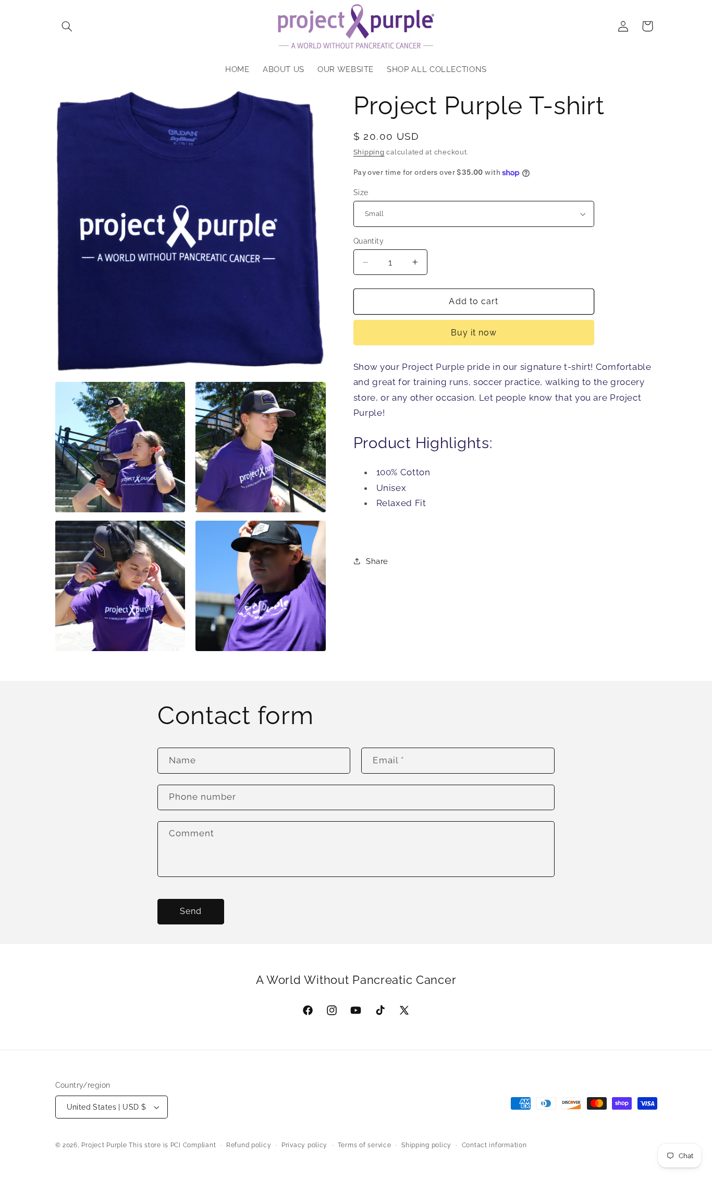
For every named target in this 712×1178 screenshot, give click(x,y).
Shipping (369, 152)
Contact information (494, 1145)
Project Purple (104, 1145)
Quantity (368, 241)
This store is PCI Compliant (172, 1145)
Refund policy (249, 1145)
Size (361, 192)
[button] (67, 26)
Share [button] (377, 561)
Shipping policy (426, 1145)
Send (191, 911)
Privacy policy (304, 1145)
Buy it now (474, 333)
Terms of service (364, 1145)
